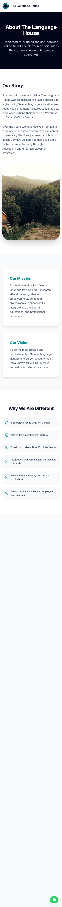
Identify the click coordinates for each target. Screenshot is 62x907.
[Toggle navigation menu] (57, 6)
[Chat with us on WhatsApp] (54, 899)
